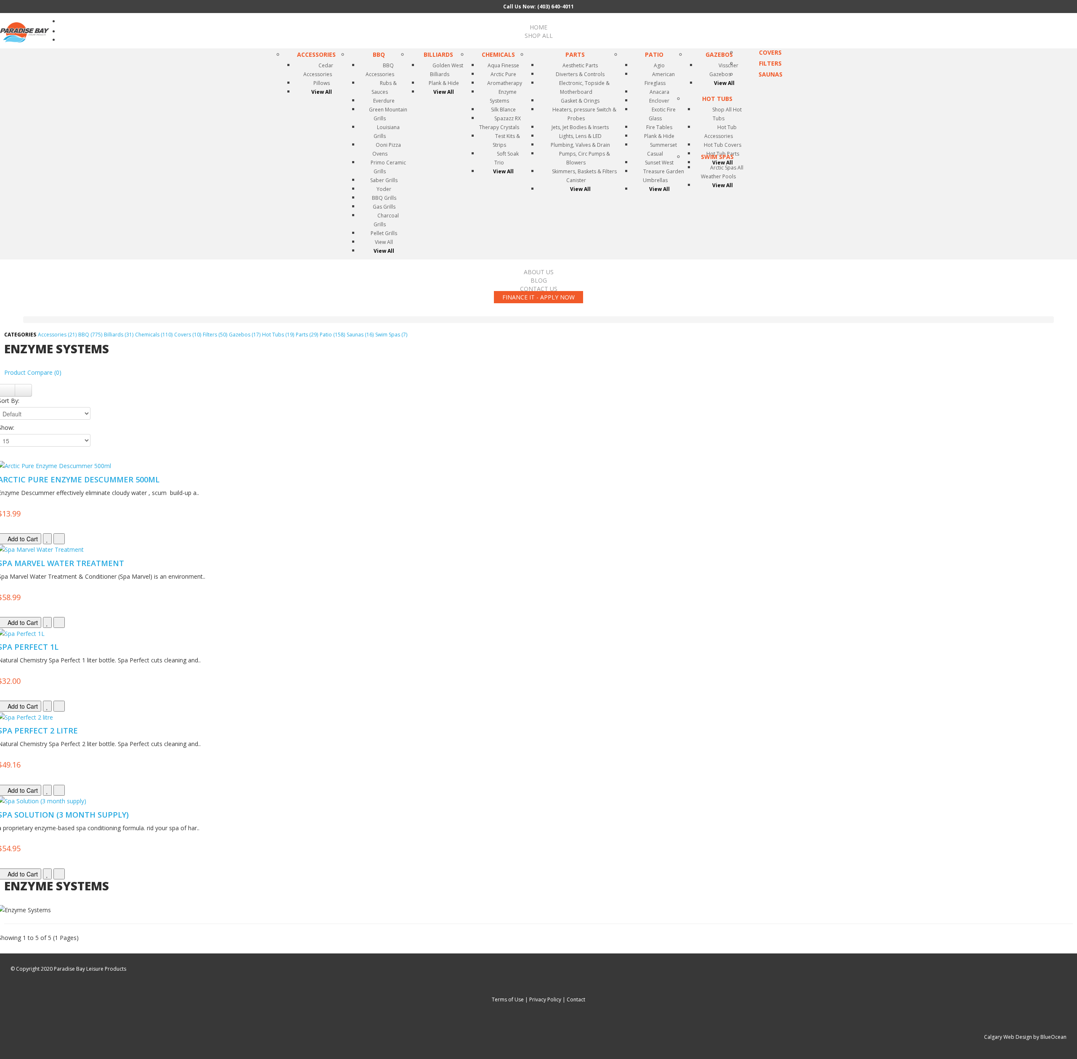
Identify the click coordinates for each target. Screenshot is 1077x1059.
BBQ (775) (90, 334)
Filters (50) (215, 334)
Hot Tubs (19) (278, 334)
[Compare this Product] (59, 538)
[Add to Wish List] (47, 538)
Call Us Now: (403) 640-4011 (538, 6)
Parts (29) (307, 334)
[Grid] (23, 390)
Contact (576, 999)
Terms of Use (508, 999)
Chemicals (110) (153, 334)
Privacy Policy (545, 999)
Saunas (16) (360, 334)
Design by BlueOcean (1041, 1036)
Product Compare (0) (32, 372)
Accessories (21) (57, 334)
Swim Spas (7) (391, 334)
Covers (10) (187, 334)
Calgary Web (999, 1036)
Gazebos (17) (244, 334)
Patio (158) (332, 334)
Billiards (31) (118, 334)
